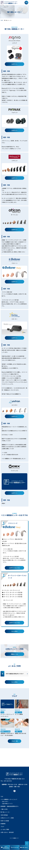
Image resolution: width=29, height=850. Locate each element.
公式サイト (14, 64)
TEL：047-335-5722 (6, 781)
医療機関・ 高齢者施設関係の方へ (10, 806)
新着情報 (3, 823)
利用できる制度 (5, 820)
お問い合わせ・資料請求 (7, 832)
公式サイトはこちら (14, 568)
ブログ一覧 (14, 741)
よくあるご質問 (5, 829)
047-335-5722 (15, 847)
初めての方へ (5, 801)
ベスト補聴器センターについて (9, 799)
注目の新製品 (4, 815)
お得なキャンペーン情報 (7, 818)
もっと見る (14, 682)
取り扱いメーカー (5, 812)
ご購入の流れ (4, 809)
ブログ (2, 826)
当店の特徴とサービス (7, 803)
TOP (2, 20)
